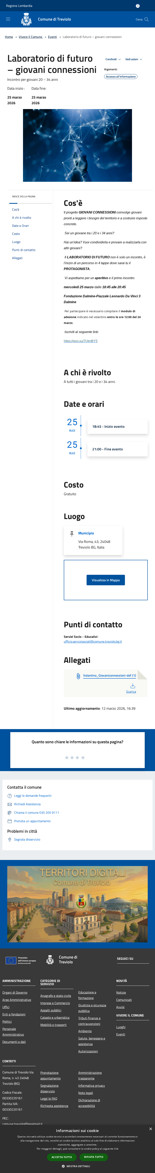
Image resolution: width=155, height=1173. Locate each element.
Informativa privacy (91, 1085)
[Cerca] (146, 19)
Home (9, 36)
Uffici (5, 1007)
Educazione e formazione (87, 995)
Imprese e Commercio (55, 1003)
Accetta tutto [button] (62, 1157)
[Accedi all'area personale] (137, 6)
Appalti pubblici (50, 1010)
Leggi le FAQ (48, 1098)
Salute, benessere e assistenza (91, 1041)
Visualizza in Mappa (106, 580)
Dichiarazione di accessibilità (89, 1103)
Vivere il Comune (31, 36)
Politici (7, 1021)
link (116, 1148)
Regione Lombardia (19, 5)
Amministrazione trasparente (90, 1075)
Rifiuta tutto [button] (93, 1157)
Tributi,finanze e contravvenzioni (89, 1021)
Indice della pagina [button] (23, 196)
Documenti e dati (14, 1041)
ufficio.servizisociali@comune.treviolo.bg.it (93, 641)
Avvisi (120, 1007)
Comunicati (124, 999)
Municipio (86, 533)
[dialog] (77, 1149)
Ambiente (85, 1031)
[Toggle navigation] (8, 19)
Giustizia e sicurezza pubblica (92, 1008)
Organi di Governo (14, 992)
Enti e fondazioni (13, 1014)
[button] (77, 1166)
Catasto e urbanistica (54, 1017)
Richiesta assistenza (54, 1105)
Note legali (85, 1092)
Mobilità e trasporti (53, 1024)
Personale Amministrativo (13, 1031)
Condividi (111, 59)
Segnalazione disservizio (49, 1088)
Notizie (121, 992)
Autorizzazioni (88, 1051)
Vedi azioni (132, 59)
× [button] (150, 1129)
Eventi (52, 36)
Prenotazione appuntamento (50, 1075)
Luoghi (121, 1027)
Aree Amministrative (16, 999)
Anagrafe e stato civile (55, 995)
